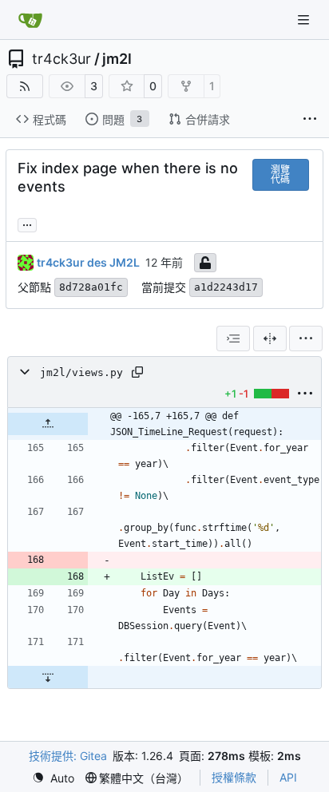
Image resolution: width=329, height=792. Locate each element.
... (27, 223)
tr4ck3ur (61, 59)
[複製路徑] (137, 372)
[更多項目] (310, 119)
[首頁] (30, 20)
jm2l (117, 59)
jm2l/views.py (81, 372)
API (288, 777)
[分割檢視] (270, 338)
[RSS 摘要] (24, 86)
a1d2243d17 (226, 287)
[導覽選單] (305, 19)
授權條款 (234, 777)
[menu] (306, 338)
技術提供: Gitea (68, 755)
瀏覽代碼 (280, 174)
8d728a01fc (91, 287)
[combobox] (233, 338)
